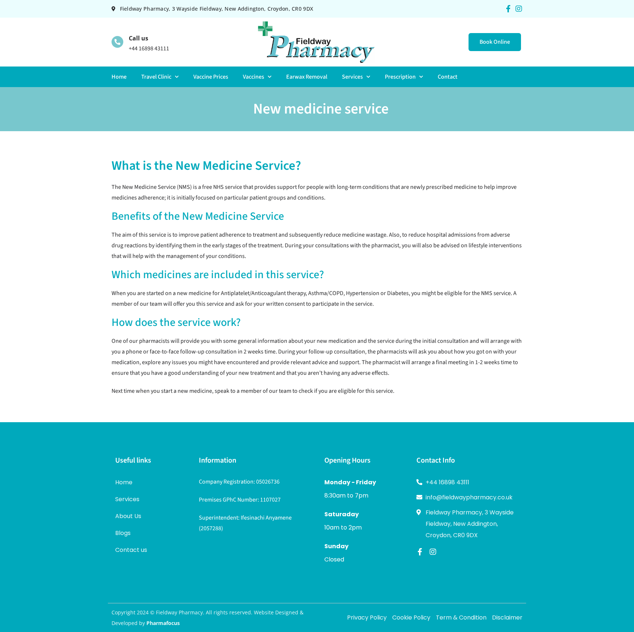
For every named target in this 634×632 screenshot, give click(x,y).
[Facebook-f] (508, 8)
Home (119, 77)
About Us (128, 516)
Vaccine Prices (210, 77)
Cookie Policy (411, 617)
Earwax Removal (306, 77)
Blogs (123, 533)
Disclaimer (507, 617)
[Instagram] (518, 8)
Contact (448, 77)
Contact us (131, 550)
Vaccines (253, 77)
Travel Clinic (156, 77)
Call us (138, 38)
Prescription (400, 77)
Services (352, 77)
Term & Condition (461, 617)
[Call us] (117, 42)
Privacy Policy (367, 617)
